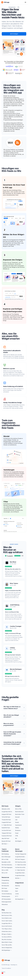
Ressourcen (5, 877)
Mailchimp (17, 885)
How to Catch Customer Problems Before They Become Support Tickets (7, 920)
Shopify (17, 822)
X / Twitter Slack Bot (20, 870)
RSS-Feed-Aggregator (7, 867)
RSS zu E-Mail (5, 859)
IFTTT (16, 896)
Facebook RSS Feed (7, 835)
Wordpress (17, 830)
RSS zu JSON (5, 870)
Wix (16, 838)
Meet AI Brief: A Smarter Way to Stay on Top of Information (7, 942)
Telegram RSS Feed (6, 833)
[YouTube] (2, 973)
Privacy (3, 971)
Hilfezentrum (5, 904)
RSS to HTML (18, 809)
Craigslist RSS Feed (6, 822)
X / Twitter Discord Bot (20, 864)
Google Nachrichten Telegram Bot (20, 856)
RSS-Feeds (5, 806)
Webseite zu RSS (6, 809)
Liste (16, 819)
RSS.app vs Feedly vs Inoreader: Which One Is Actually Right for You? (7, 934)
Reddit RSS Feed (6, 827)
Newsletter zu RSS (6, 862)
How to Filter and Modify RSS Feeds (7, 944)
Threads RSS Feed (6, 819)
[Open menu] (25, 2)
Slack (16, 891)
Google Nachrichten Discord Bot (20, 875)
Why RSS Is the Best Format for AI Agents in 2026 (7, 939)
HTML (16, 835)
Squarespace (18, 825)
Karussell (17, 817)
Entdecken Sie (5, 883)
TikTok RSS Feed (6, 817)
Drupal (16, 833)
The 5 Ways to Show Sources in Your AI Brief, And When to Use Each (7, 928)
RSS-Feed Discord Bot (20, 862)
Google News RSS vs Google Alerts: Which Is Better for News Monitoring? (7, 923)
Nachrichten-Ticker (19, 814)
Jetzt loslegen (14, 34)
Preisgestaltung (5, 880)
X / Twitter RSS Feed (7, 825)
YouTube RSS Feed (6, 830)
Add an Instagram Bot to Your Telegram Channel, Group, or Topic (7, 947)
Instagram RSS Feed (6, 814)
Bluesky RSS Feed (6, 841)
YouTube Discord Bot (20, 867)
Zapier (16, 888)
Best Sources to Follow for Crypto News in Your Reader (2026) (7, 915)
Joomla (17, 893)
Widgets (18, 806)
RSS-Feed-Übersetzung (7, 864)
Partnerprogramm (6, 896)
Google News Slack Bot (20, 872)
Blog (3, 910)
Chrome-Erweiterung (7, 893)
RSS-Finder (4, 888)
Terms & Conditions (6, 968)
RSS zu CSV (4, 872)
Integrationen (12, 7)
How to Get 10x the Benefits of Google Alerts (7, 926)
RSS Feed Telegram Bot (20, 859)
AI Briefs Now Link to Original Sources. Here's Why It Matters (7, 931)
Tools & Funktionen (5, 850)
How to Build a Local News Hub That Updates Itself (7, 918)
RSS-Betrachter (5, 885)
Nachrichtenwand (19, 811)
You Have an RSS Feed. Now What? (7, 936)
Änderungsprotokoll (6, 901)
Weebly (17, 827)
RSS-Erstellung (5, 854)
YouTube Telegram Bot (20, 854)
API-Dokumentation (6, 899)
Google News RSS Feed (7, 811)
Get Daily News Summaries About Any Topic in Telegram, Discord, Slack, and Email (7, 912)
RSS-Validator (5, 891)
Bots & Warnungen (6, 856)
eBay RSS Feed (5, 838)
